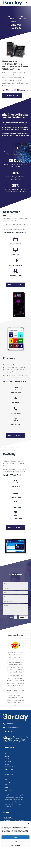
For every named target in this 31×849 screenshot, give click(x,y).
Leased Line (8, 782)
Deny (15, 841)
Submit (23, 617)
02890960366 (10, 724)
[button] (28, 823)
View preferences (15, 845)
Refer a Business (9, 790)
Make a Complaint (9, 769)
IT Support (7, 785)
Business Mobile (9, 774)
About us (7, 756)
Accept (15, 837)
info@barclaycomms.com (14, 727)
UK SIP (6, 779)
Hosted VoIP (8, 777)
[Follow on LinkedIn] (5, 731)
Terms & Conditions (10, 767)
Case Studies (8, 759)
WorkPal (7, 787)
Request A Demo (12, 95)
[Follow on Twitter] (11, 731)
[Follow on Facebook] (8, 731)
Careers (7, 764)
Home (6, 753)
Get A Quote (8, 761)
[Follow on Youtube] (14, 731)
